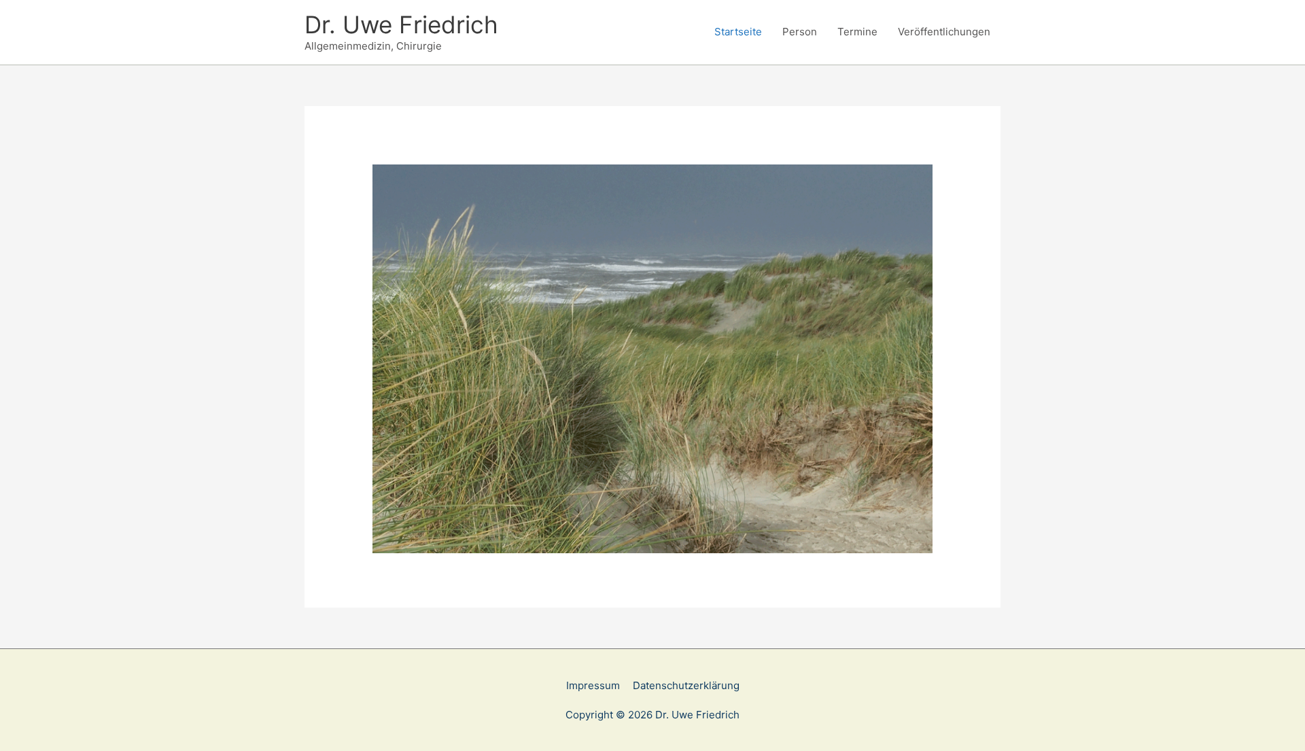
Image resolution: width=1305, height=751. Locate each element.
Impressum (593, 685)
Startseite (738, 31)
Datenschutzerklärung (686, 685)
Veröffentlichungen (944, 31)
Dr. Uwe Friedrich (401, 24)
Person (799, 31)
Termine (857, 31)
